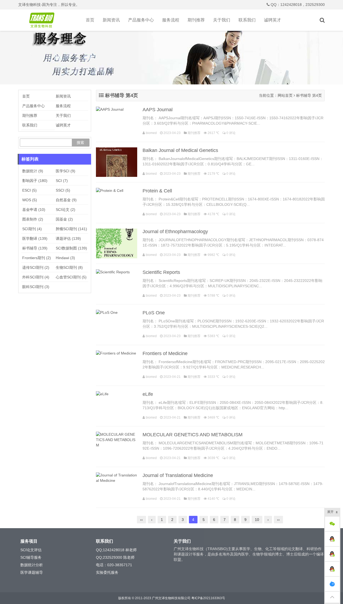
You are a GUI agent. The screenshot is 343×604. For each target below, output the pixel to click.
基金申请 (33, 209)
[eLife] (116, 406)
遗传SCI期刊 (35, 267)
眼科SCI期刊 (35, 287)
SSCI (63, 190)
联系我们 (247, 20)
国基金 (64, 219)
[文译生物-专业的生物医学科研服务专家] (43, 20)
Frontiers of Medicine (165, 353)
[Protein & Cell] (116, 203)
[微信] (332, 524)
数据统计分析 (31, 565)
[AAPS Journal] (116, 121)
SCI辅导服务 (31, 557)
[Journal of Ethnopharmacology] (116, 243)
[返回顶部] (332, 597)
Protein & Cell (157, 190)
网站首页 (285, 95)
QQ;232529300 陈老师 (115, 557)
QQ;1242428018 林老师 (116, 550)
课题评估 (68, 238)
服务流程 (170, 20)
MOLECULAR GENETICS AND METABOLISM (193, 434)
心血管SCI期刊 (71, 277)
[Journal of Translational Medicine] (116, 487)
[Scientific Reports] (116, 284)
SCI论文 (65, 209)
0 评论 (231, 133)
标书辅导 (34, 248)
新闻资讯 (111, 20)
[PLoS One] (116, 325)
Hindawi (65, 258)
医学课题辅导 (31, 572)
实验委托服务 (107, 572)
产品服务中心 (141, 20)
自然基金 (66, 200)
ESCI (29, 190)
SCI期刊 (32, 229)
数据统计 (32, 171)
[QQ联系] (332, 539)
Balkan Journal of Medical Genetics (180, 150)
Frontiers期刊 (36, 258)
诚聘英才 (272, 20)
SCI (62, 180)
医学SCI (65, 171)
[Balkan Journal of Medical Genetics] (116, 162)
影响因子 (34, 180)
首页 (90, 20)
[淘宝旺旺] (332, 584)
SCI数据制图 (71, 248)
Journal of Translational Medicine (178, 475)
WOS (29, 200)
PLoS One (154, 312)
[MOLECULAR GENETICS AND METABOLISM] (116, 446)
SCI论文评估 (31, 550)
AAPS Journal (158, 109)
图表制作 (32, 219)
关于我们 (221, 20)
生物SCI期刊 (69, 267)
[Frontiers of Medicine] (116, 365)
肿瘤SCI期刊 (71, 229)
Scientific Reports (161, 272)
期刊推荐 (196, 20)
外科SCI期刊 (35, 277)
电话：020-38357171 (114, 565)
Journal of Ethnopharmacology (175, 231)
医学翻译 (34, 238)
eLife (148, 394)
